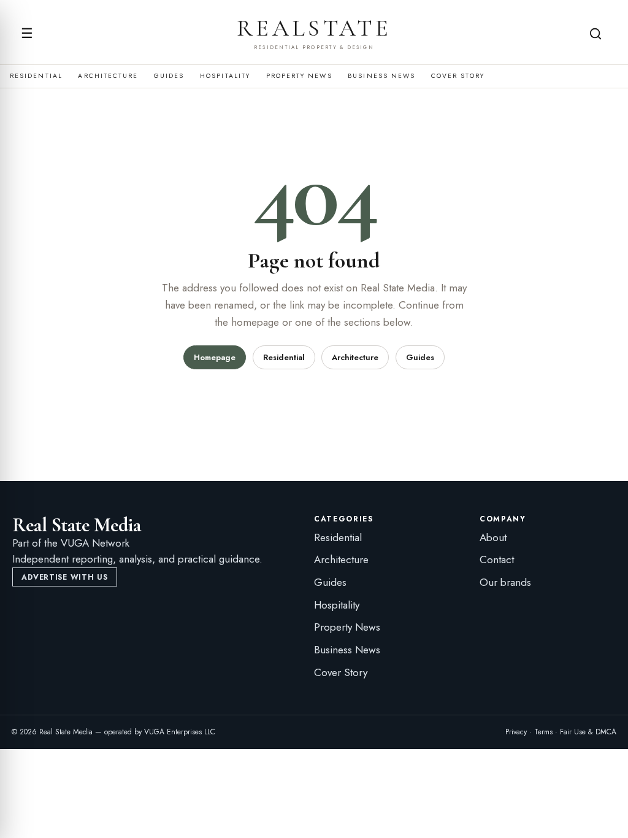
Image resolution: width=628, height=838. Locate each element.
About (493, 537)
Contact (497, 559)
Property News (299, 76)
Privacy (516, 731)
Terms (543, 731)
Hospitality (225, 76)
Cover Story (457, 76)
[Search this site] (595, 33)
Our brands (505, 582)
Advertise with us (64, 577)
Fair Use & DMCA (588, 731)
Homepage (215, 357)
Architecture (108, 76)
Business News (381, 76)
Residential (36, 76)
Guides (169, 76)
